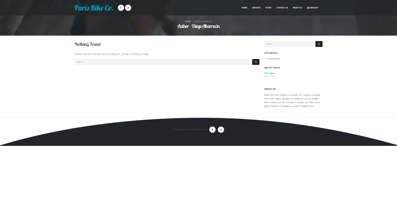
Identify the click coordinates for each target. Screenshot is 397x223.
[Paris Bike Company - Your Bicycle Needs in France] (93, 7)
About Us (297, 7)
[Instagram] (128, 8)
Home (244, 7)
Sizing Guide (269, 73)
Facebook (212, 130)
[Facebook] (121, 8)
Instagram (221, 130)
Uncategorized (273, 58)
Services (256, 7)
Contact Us (282, 7)
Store (268, 7)
